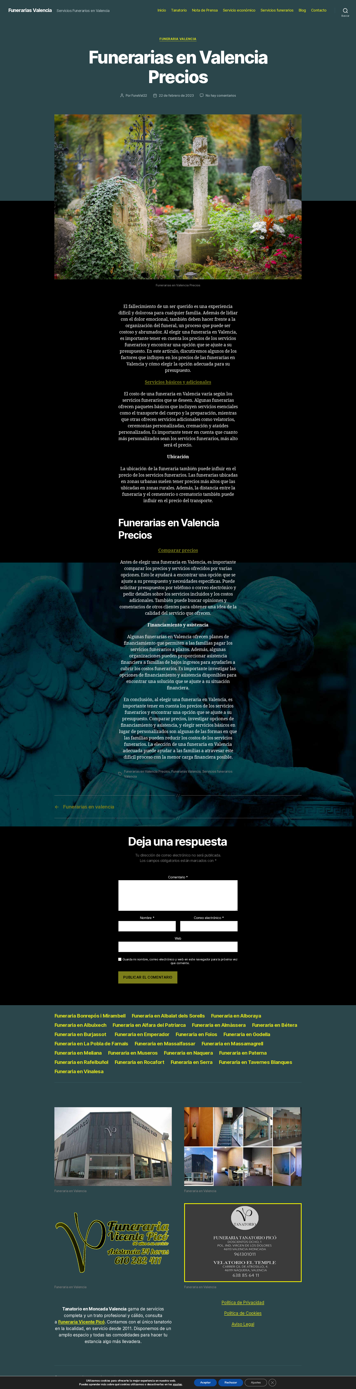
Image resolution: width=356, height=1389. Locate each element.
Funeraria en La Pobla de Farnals (91, 1044)
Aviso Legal (243, 1324)
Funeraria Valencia (178, 39)
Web (178, 938)
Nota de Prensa (205, 10)
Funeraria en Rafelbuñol (81, 1062)
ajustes (177, 1384)
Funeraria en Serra (192, 1062)
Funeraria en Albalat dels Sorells (168, 1016)
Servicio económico (239, 10)
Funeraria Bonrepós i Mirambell (89, 1016)
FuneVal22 (139, 95)
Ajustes (256, 1382)
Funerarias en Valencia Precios (147, 771)
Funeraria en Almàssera (219, 1025)
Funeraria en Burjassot (81, 1034)
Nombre (147, 918)
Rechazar (231, 1382)
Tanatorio (179, 10)
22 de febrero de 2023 (176, 95)
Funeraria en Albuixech (80, 1025)
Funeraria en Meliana (78, 1053)
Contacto (319, 10)
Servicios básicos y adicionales (178, 382)
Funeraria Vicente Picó (81, 1321)
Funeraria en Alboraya (236, 1016)
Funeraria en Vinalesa (78, 1071)
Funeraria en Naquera (188, 1053)
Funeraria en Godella (246, 1034)
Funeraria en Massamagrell (232, 1044)
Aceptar (205, 1382)
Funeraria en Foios (196, 1034)
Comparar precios (178, 550)
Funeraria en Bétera (274, 1025)
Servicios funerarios (277, 10)
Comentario (178, 877)
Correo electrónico (209, 918)
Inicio (162, 10)
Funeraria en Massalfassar (165, 1044)
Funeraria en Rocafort (139, 1062)
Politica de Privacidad (242, 1302)
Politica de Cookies (243, 1313)
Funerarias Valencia (30, 10)
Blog (302, 10)
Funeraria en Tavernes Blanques (255, 1062)
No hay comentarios (221, 95)
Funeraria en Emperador (142, 1034)
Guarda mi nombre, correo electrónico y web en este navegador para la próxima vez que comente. (180, 961)
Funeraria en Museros (133, 1053)
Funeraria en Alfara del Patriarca (149, 1025)
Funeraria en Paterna (243, 1053)
